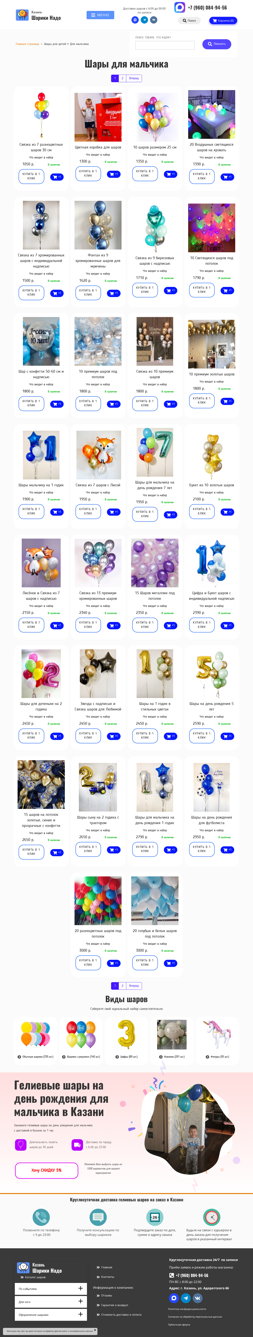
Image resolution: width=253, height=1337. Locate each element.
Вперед (134, 78)
